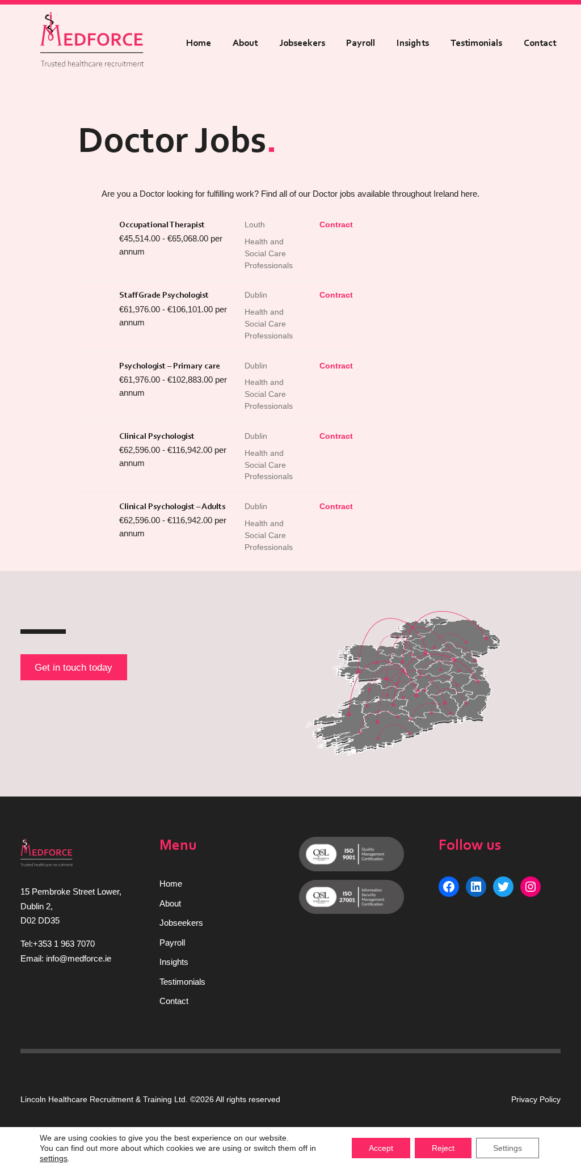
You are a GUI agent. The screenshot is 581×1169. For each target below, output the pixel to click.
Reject (443, 1148)
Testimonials (476, 43)
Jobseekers (302, 43)
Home (198, 43)
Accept (381, 1148)
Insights (413, 43)
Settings (507, 1148)
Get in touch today (73, 667)
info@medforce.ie (78, 958)
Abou (169, 903)
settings (54, 1158)
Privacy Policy (536, 1099)
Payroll (360, 43)
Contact (540, 43)
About (245, 43)
